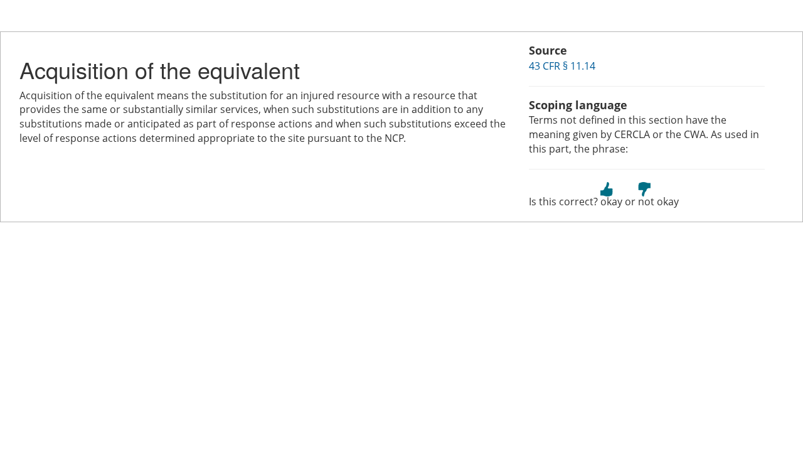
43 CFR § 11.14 (562, 66)
